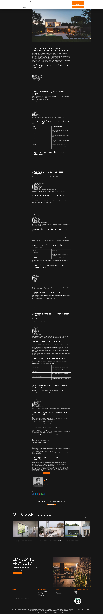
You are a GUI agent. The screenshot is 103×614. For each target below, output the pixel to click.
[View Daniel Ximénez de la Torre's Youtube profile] (44, 480)
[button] (86, 516)
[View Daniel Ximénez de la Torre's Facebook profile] (44, 478)
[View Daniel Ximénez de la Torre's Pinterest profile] (44, 482)
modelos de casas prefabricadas (59, 381)
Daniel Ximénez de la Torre (52, 479)
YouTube (75, 594)
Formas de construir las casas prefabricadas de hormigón (50, 541)
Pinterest (75, 593)
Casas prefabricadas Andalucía (34, 610)
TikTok (75, 595)
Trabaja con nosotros (58, 612)
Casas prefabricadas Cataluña (72, 609)
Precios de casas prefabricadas (39, 609)
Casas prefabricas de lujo (50, 609)
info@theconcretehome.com (16, 593)
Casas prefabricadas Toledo (56, 610)
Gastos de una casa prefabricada (73, 540)
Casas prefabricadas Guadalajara (68, 610)
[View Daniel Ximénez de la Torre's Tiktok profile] (44, 484)
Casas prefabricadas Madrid (61, 609)
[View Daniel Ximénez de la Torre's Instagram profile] (44, 486)
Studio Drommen (70, 612)
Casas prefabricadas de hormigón (22, 538)
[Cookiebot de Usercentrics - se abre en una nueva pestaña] (23, 7)
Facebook (75, 591)
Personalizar (77, 4)
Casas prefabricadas (29, 609)
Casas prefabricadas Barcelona (84, 609)
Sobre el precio (38, 44)
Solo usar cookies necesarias (78, 6)
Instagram (75, 592)
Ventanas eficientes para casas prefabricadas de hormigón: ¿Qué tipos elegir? (24, 541)
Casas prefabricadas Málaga (45, 610)
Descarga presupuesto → (51, 504)
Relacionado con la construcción (48, 538)
